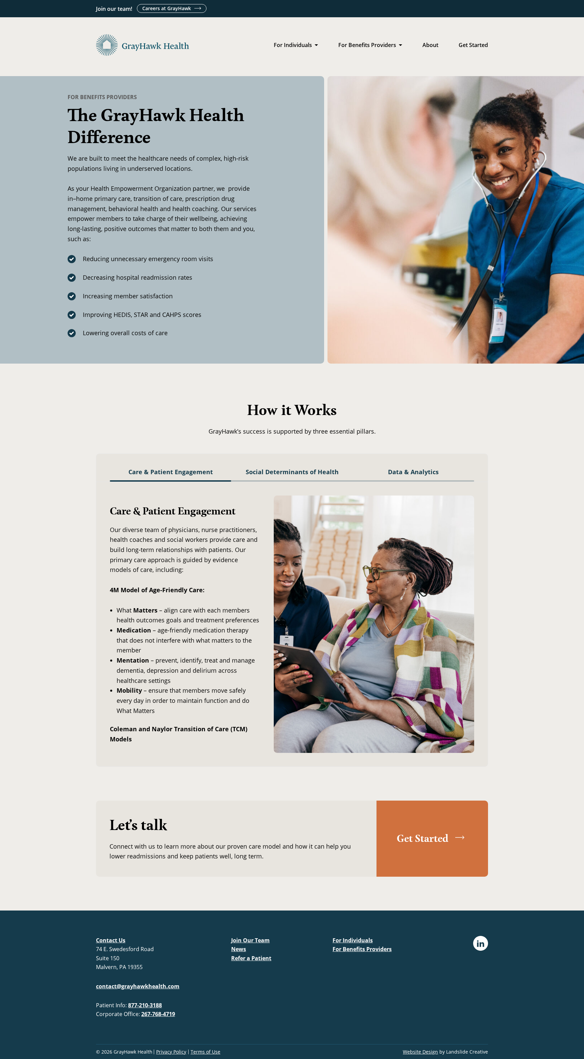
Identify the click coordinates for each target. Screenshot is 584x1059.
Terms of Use (205, 1052)
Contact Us (110, 940)
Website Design (420, 1052)
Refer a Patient (251, 958)
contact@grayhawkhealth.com (137, 986)
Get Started (473, 45)
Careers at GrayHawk (166, 8)
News (238, 949)
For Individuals (293, 45)
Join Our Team (250, 940)
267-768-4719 (158, 1014)
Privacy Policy (171, 1052)
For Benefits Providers (367, 45)
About (430, 45)
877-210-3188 (145, 1005)
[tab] (170, 474)
